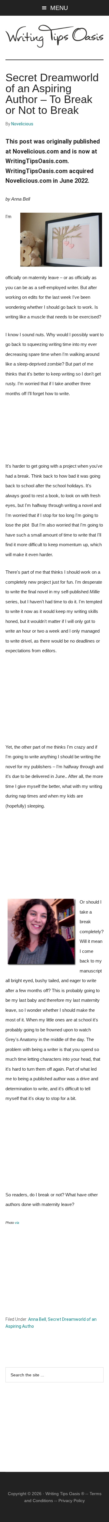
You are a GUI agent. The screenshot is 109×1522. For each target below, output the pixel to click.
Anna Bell (37, 1319)
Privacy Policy (71, 1500)
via (17, 1222)
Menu (59, 8)
